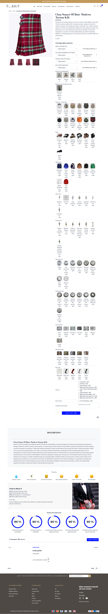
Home (10, 11)
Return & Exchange (13, 593)
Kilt (14, 11)
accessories (61, 6)
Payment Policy (12, 589)
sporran (54, 6)
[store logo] (13, 6)
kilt (34, 6)
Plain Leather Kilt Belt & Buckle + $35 (89, 390)
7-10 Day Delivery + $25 (86, 401)
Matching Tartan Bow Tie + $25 (88, 398)
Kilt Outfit (57, 591)
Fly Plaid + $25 (84, 384)
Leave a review (92, 539)
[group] (58, 20)
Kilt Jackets (57, 593)
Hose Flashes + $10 (85, 385)
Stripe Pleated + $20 (85, 392)
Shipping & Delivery (13, 591)
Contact (34, 598)
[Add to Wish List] (97, 417)
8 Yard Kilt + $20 (84, 382)
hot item (77, 6)
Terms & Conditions (36, 600)
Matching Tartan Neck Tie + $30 (88, 396)
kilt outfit (39, 6)
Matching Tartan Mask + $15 (87, 394)
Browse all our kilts (84, 601)
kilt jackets (47, 6)
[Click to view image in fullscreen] (31, 35)
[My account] (98, 6)
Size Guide (11, 596)
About (33, 596)
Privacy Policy (35, 603)
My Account (34, 589)
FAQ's (33, 593)
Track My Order (35, 591)
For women (82, 595)
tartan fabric (69, 6)
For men (81, 592)
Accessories (58, 598)
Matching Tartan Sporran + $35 (88, 387)
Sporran (57, 596)
